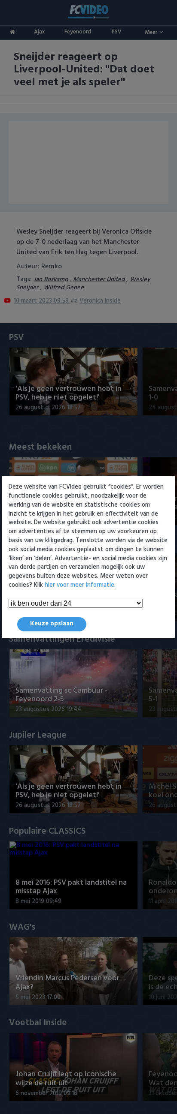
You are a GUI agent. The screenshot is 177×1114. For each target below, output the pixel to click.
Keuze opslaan (51, 624)
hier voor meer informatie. (80, 585)
